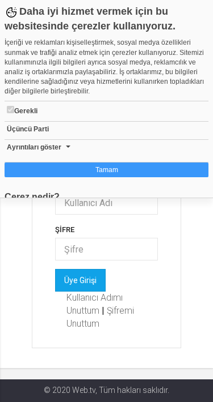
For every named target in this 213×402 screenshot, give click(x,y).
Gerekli (25, 111)
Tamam (106, 170)
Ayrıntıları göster (34, 147)
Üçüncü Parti (28, 129)
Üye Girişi (80, 280)
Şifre (64, 229)
